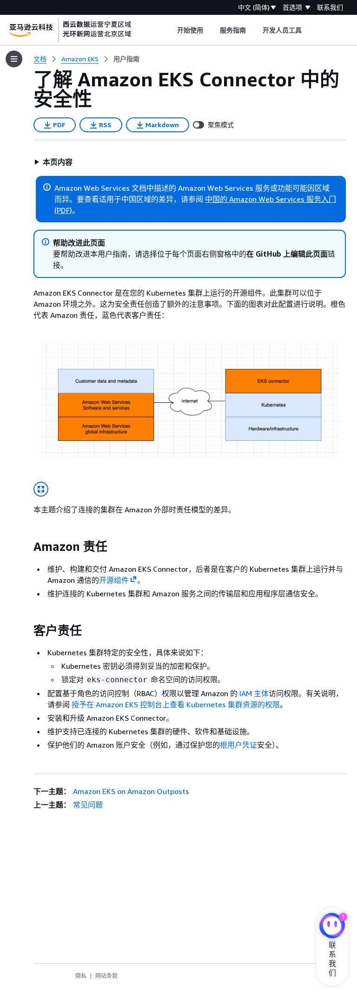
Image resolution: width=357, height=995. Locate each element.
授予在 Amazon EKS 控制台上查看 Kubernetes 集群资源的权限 (176, 704)
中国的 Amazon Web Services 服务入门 (270, 199)
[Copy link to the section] (26, 546)
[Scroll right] (309, 30)
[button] (53, 162)
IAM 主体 (254, 693)
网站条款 (106, 975)
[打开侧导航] (14, 59)
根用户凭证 (238, 744)
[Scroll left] (170, 30)
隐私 (80, 975)
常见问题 (88, 804)
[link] (126, 59)
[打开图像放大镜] (40, 489)
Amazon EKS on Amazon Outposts (131, 791)
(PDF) (63, 210)
